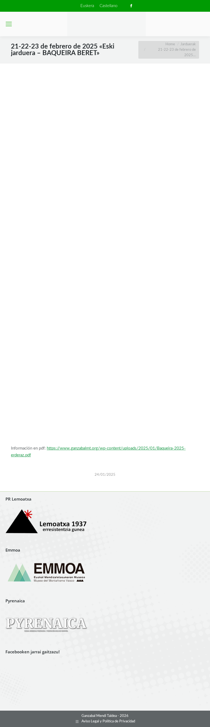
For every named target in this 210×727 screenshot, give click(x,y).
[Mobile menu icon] (8, 24)
